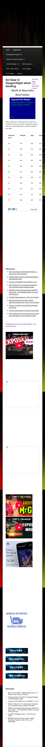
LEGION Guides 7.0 (12, 64)
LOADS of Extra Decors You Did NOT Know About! (24, 310)
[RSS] (16, 209)
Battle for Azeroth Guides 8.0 (15, 59)
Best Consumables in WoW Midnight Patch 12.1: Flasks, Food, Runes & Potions (23, 693)
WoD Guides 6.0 (27, 64)
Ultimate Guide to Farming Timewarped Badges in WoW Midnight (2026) (23, 698)
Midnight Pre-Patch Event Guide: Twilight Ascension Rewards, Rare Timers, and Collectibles (21, 720)
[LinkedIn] (14, 209)
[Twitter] (11, 209)
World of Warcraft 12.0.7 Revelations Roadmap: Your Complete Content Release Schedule (23, 705)
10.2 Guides (10, 73)
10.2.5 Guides (26, 69)
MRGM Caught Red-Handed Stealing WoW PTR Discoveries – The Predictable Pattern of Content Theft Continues (23, 292)
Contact (19, 73)
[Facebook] (9, 209)
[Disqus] (22, 240)
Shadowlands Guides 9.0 (14, 54)
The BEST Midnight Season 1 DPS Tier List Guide (23, 297)
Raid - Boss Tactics (12, 69)
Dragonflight (17, 50)
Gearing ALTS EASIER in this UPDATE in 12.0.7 (23, 282)
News (8, 50)
